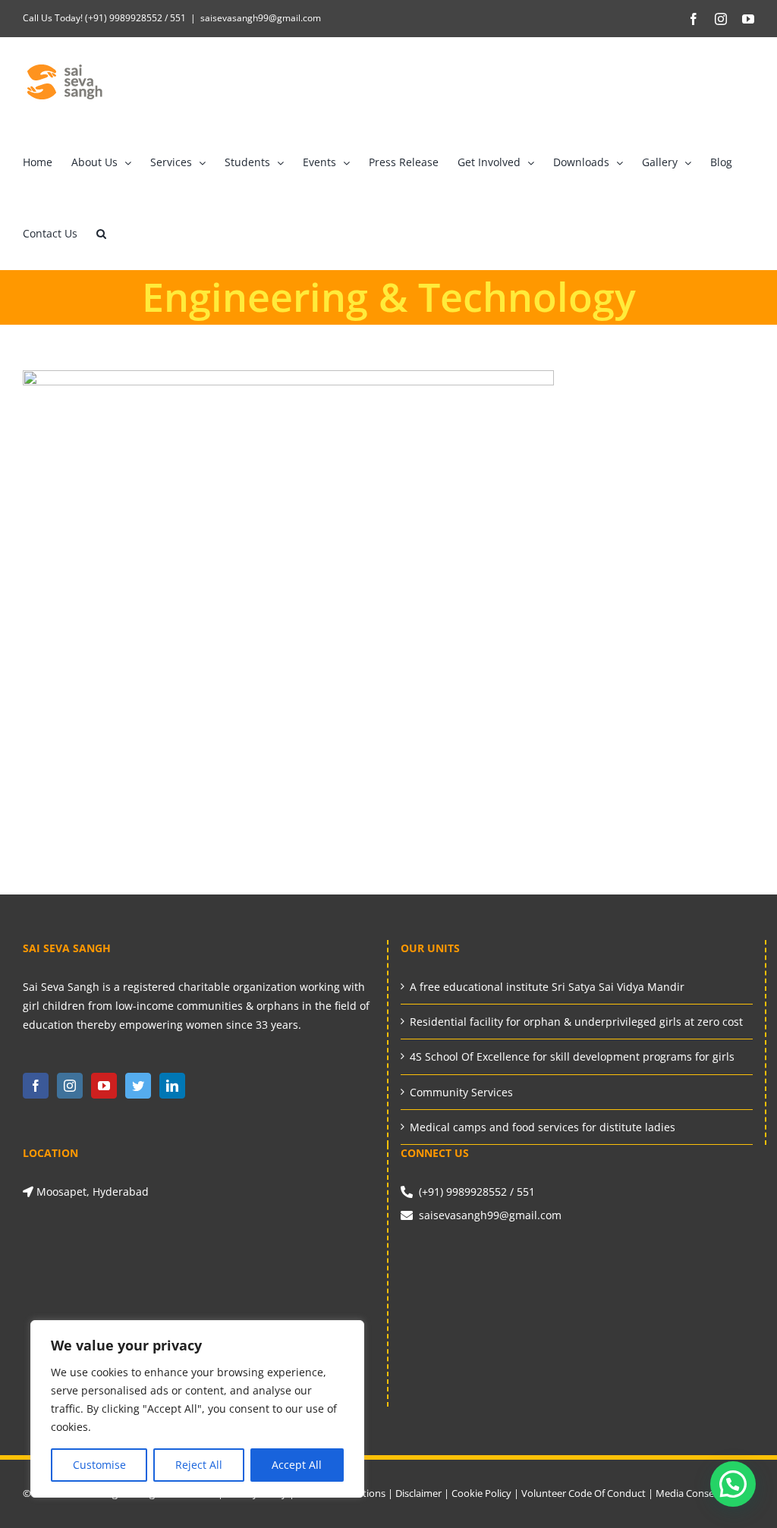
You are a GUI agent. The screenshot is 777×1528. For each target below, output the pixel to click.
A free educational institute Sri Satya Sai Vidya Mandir (547, 986)
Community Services (461, 1092)
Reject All (198, 1464)
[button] (101, 233)
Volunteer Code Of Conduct (583, 1493)
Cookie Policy (481, 1493)
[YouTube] (104, 1086)
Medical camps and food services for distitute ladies (542, 1127)
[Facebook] (36, 1086)
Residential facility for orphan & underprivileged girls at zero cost (576, 1021)
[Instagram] (70, 1086)
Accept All (297, 1464)
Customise (99, 1464)
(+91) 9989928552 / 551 (134, 17)
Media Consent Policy (704, 1493)
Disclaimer (418, 1493)
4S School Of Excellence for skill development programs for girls (572, 1056)
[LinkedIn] (172, 1086)
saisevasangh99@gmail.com (260, 17)
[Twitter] (138, 1086)
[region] (197, 1409)
